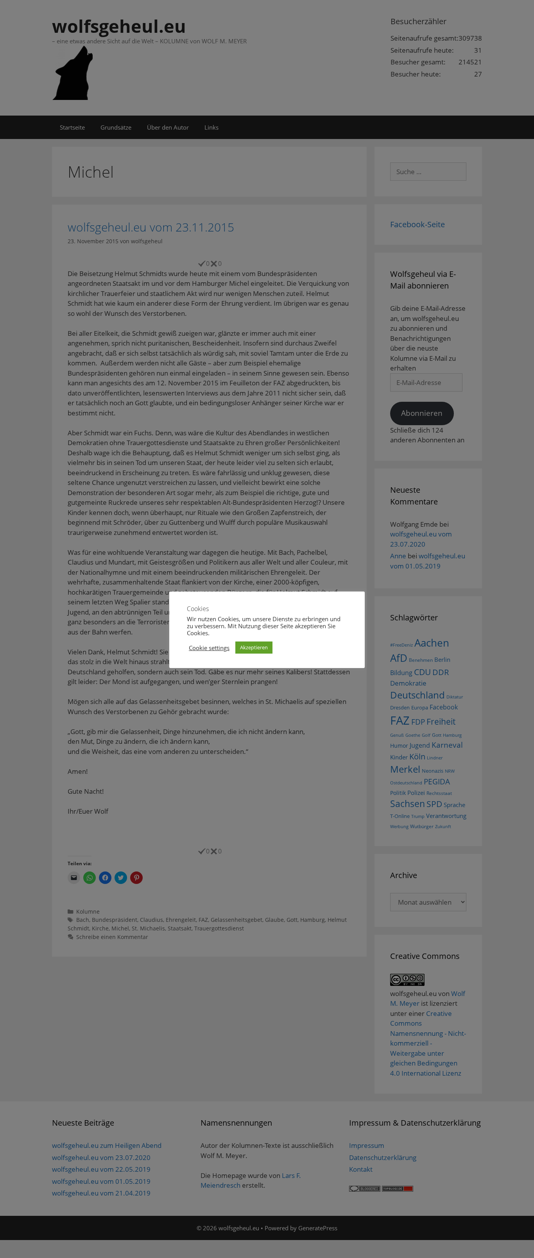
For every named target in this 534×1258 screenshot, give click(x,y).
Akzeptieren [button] (254, 647)
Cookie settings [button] (209, 647)
